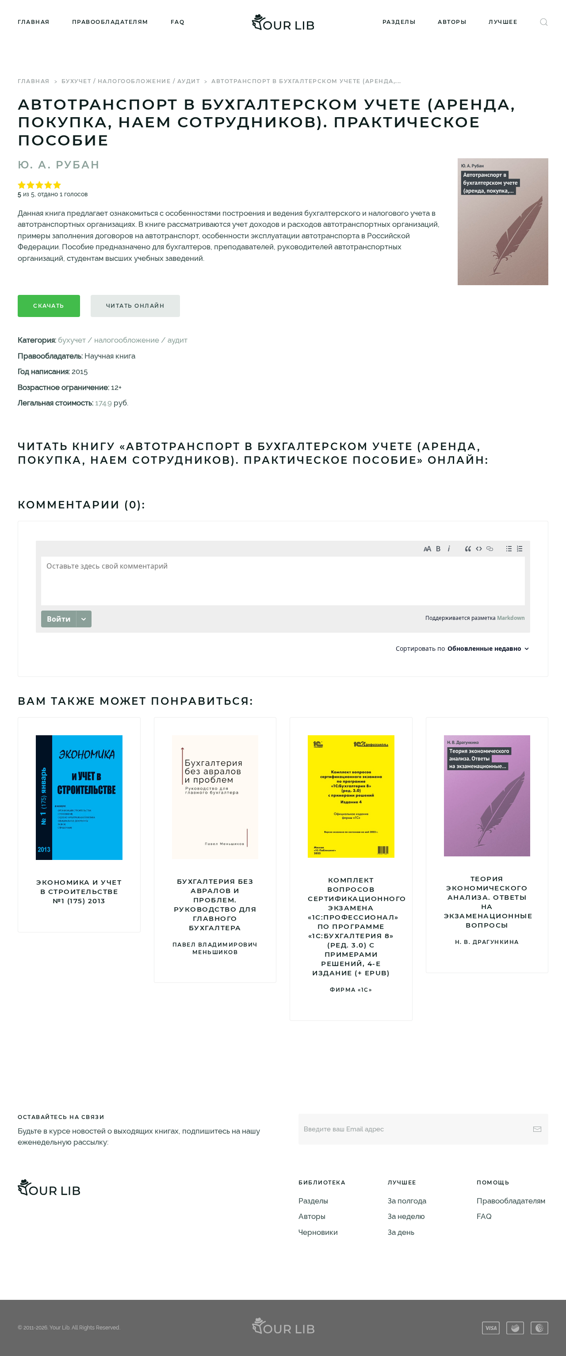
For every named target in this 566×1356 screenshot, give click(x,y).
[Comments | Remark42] (283, 599)
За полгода (407, 1200)
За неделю (406, 1216)
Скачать (49, 305)
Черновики (318, 1232)
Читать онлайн (135, 305)
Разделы (399, 22)
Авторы (452, 22)
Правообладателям (110, 22)
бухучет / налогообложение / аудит (130, 81)
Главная (34, 22)
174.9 (103, 402)
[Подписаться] (537, 1129)
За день (401, 1232)
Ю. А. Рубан (59, 165)
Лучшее (503, 22)
